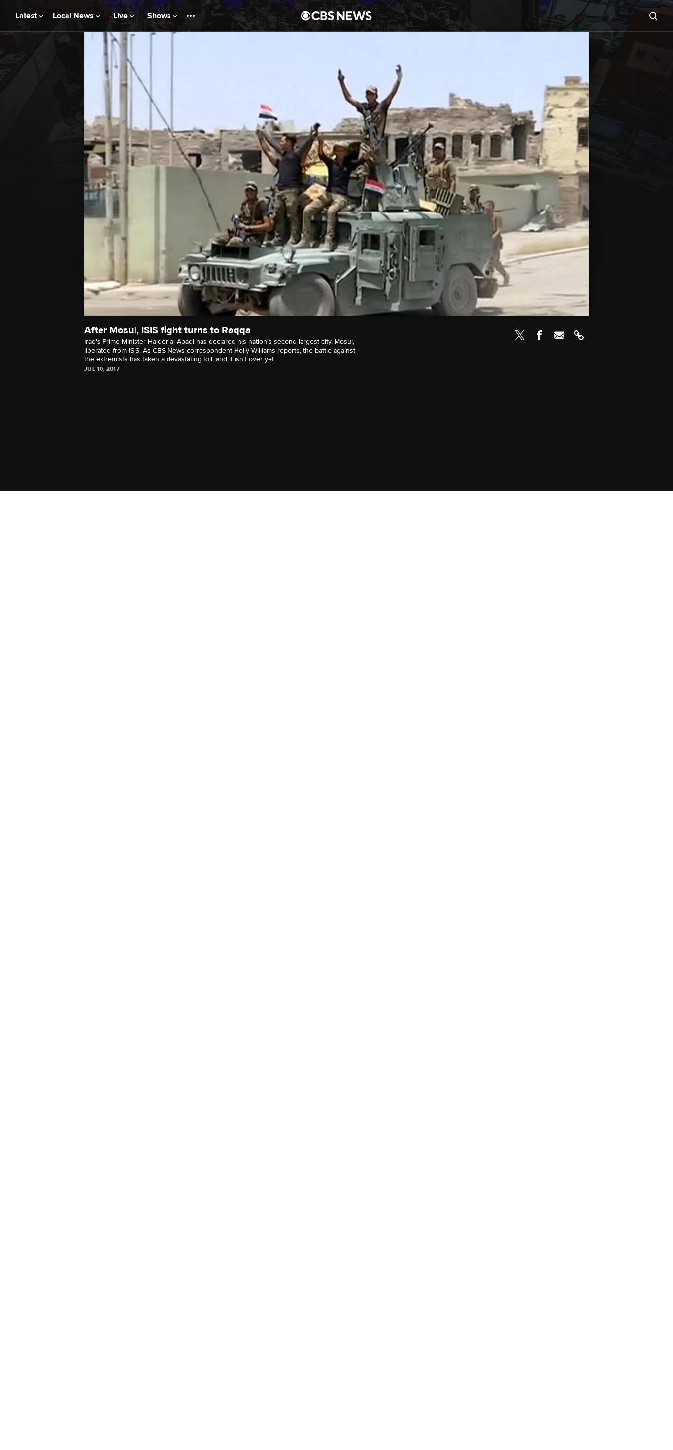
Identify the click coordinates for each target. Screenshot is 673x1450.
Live (121, 16)
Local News (74, 16)
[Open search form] (653, 15)
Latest (27, 16)
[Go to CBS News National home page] (336, 16)
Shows (160, 16)
